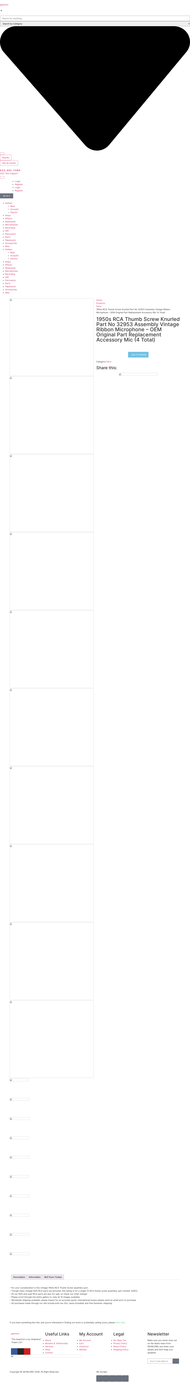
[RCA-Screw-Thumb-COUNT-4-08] (52, 921)
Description (19, 1277)
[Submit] (176, 1361)
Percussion (10, 234)
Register (19, 184)
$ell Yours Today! (53, 1277)
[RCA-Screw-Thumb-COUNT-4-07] (52, 843)
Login (17, 181)
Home (99, 300)
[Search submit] (2, 154)
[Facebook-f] (14, 1351)
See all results (9, 163)
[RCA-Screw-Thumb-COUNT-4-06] (52, 765)
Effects (8, 218)
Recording (10, 227)
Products (100, 303)
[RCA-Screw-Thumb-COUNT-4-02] (52, 453)
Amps (8, 215)
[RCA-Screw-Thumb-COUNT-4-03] (52, 531)
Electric (14, 212)
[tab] (19, 1277)
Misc (7, 246)
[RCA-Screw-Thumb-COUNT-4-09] (52, 999)
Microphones (11, 224)
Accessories (11, 243)
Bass (12, 206)
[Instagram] (20, 1351)
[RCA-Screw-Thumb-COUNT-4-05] (52, 687)
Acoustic (14, 209)
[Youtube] (27, 1351)
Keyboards (10, 221)
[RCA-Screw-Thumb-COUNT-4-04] (52, 609)
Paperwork (10, 240)
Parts (7, 237)
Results (5, 157)
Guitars (8, 203)
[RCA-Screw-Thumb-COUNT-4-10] (52, 1077)
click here (120, 1322)
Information (35, 1277)
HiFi (7, 231)
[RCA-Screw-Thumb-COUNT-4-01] (52, 375)
